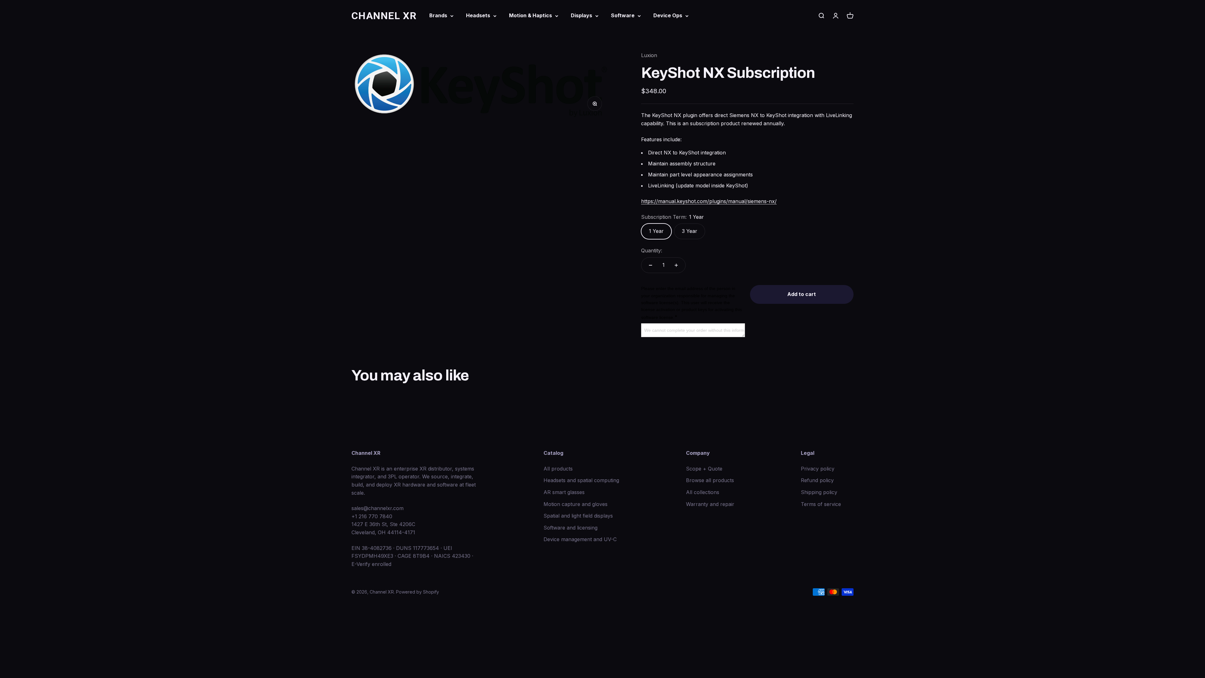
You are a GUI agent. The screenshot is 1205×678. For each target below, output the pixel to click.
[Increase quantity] (676, 265)
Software (623, 15)
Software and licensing (570, 528)
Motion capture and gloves (576, 504)
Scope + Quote (704, 468)
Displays (581, 15)
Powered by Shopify (417, 592)
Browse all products (710, 480)
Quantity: (651, 250)
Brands (438, 15)
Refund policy (817, 480)
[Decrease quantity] (650, 265)
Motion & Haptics (530, 15)
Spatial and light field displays (578, 516)
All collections (702, 492)
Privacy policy (817, 468)
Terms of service (821, 504)
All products (558, 468)
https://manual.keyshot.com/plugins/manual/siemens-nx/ (709, 201)
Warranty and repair (710, 504)
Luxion (649, 55)
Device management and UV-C (580, 539)
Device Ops (667, 15)
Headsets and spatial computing (581, 480)
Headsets (478, 15)
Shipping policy (819, 492)
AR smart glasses (564, 492)
